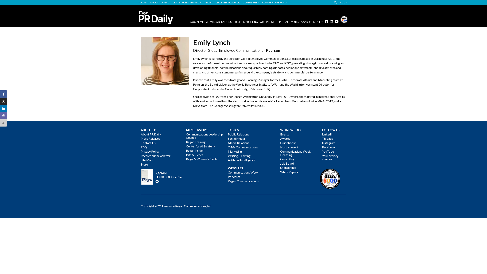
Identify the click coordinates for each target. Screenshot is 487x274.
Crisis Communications (243, 147)
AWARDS (306, 21)
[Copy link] (3, 123)
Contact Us (148, 143)
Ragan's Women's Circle (201, 159)
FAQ (144, 147)
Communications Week (243, 172)
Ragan (143, 3)
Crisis (237, 21)
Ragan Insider (195, 150)
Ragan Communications (243, 181)
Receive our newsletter (155, 156)
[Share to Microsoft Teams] (3, 115)
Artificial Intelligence (241, 160)
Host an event (289, 147)
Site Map (147, 160)
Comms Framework (274, 3)
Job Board (287, 163)
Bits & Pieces (194, 155)
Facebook (328, 147)
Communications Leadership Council (204, 135)
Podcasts (234, 176)
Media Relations (221, 21)
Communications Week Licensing (295, 153)
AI (286, 21)
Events (284, 134)
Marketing (250, 21)
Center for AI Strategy (187, 3)
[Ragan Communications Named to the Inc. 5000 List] (344, 19)
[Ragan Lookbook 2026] (161, 176)
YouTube (328, 151)
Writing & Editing (271, 21)
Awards (285, 138)
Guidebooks (288, 143)
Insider (208, 3)
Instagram (328, 143)
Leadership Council (228, 3)
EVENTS (294, 21)
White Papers (289, 172)
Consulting (287, 159)
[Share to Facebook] (3, 94)
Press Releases (150, 138)
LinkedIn (327, 134)
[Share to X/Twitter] (3, 101)
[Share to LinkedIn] (3, 108)
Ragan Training (159, 3)
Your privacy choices (330, 157)
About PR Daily (151, 134)
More (317, 21)
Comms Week (251, 3)
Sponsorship (288, 167)
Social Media (199, 21)
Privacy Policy (150, 151)
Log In (344, 3)
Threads (327, 138)
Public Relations (238, 134)
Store (144, 164)
